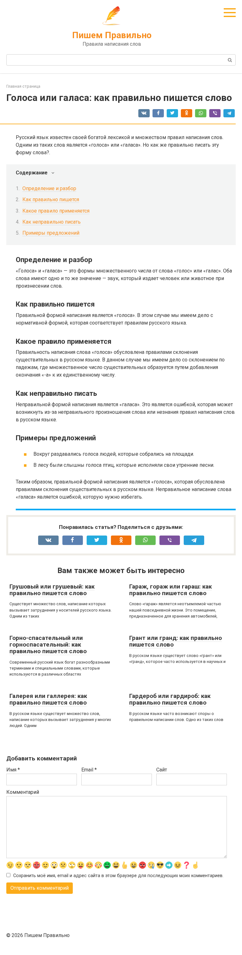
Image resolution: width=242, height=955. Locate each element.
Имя (13, 770)
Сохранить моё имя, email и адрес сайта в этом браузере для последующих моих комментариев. (118, 875)
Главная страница (23, 86)
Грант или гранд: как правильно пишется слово (175, 641)
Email (89, 770)
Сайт (161, 770)
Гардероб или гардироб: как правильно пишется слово (169, 699)
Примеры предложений (50, 233)
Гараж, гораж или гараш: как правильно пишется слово (170, 590)
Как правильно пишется (50, 199)
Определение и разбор (49, 188)
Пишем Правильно (112, 35)
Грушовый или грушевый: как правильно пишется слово (52, 590)
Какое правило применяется (55, 211)
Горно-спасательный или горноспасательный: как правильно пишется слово (48, 644)
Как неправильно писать (51, 222)
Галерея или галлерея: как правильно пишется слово (48, 699)
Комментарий (22, 792)
